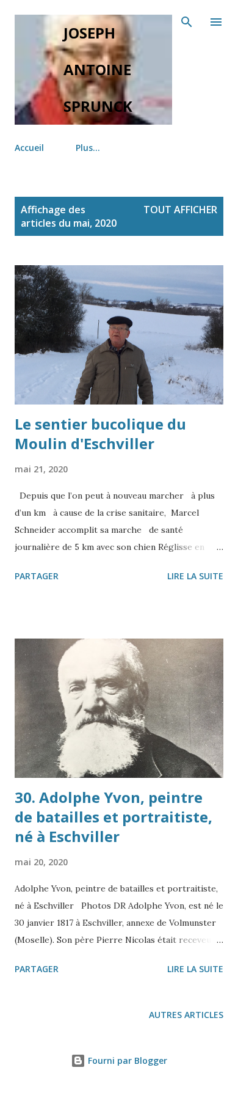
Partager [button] (37, 576)
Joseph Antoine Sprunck (97, 69)
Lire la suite (195, 576)
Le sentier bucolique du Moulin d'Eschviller (100, 433)
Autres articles (186, 1014)
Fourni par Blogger (126, 1060)
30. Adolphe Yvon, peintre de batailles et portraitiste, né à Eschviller (113, 816)
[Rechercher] (186, 22)
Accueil (29, 147)
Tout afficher (180, 209)
